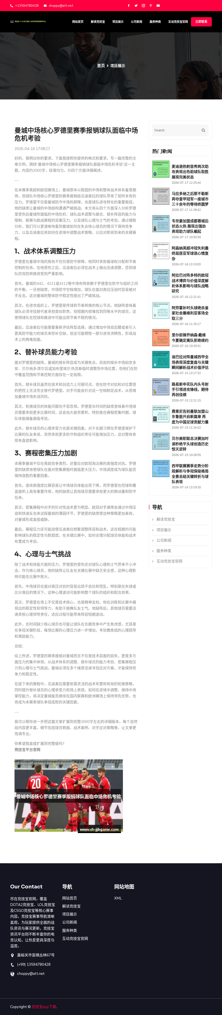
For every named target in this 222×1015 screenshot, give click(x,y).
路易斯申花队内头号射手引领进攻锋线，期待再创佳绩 (190, 389)
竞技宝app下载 (44, 1006)
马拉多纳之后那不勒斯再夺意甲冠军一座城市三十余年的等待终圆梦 (190, 199)
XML (118, 898)
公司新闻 (136, 22)
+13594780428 (27, 5)
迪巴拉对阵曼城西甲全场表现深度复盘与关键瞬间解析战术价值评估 (190, 362)
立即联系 (201, 22)
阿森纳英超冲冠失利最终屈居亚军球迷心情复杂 (190, 253)
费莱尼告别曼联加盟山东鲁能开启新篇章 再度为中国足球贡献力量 (190, 416)
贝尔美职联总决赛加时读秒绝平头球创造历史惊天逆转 (190, 444)
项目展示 (118, 22)
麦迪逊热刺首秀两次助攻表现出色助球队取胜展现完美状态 (190, 172)
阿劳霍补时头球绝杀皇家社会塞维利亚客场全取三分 (190, 313)
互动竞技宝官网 (178, 22)
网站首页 (77, 22)
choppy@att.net (61, 5)
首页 (101, 65)
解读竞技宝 (98, 22)
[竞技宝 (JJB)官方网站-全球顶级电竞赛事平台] (33, 21)
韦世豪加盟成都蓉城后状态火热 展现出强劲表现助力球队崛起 (190, 226)
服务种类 (155, 22)
